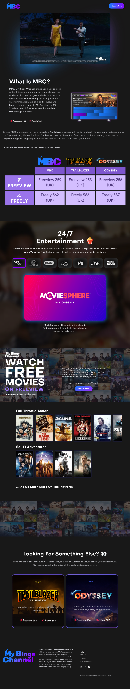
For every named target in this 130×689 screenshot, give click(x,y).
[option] (25, 428)
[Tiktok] (85, 667)
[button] (116, 6)
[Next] (118, 428)
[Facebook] (89, 667)
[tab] (19, 263)
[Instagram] (81, 667)
